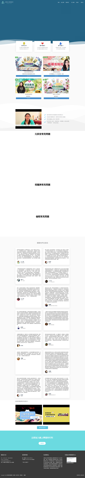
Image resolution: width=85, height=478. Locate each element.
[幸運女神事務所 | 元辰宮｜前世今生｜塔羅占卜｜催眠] (7, 2)
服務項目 (67, 2)
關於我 (82, 2)
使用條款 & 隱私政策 (80, 475)
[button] (28, 119)
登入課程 (72, 2)
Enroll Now (28, 98)
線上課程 (62, 2)
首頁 (58, 2)
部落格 (77, 2)
